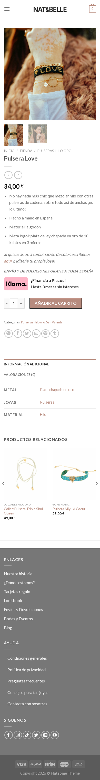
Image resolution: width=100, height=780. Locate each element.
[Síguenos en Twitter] (36, 735)
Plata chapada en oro (57, 389)
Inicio (9, 151)
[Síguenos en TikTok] (27, 735)
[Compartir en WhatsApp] (8, 333)
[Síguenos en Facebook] (8, 735)
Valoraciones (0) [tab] (19, 375)
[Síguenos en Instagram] (18, 735)
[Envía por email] (36, 333)
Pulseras (47, 402)
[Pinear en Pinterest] (45, 333)
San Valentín (55, 322)
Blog (8, 627)
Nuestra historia (18, 573)
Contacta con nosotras (27, 703)
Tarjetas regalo (17, 591)
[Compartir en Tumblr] (55, 333)
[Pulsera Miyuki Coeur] (74, 474)
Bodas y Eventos (18, 618)
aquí (8, 260)
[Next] (88, 74)
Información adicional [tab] (26, 364)
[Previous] (12, 74)
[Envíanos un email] (45, 735)
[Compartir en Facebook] (18, 333)
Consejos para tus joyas (27, 692)
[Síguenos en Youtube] (55, 735)
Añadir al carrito (56, 303)
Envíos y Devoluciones (23, 609)
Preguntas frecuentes (26, 680)
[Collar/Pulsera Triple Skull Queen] (25, 474)
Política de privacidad (26, 669)
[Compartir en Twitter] (27, 333)
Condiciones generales (27, 658)
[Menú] (7, 9)
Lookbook (13, 600)
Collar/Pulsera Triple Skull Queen (24, 511)
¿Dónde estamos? (19, 582)
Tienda (25, 151)
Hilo (43, 414)
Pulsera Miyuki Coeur (69, 509)
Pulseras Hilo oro (54, 151)
